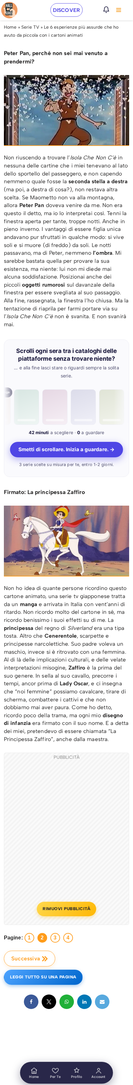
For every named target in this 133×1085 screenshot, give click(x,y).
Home (10, 27)
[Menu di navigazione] (118, 10)
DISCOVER (66, 10)
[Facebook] (31, 1002)
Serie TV (30, 27)
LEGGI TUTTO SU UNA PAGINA (43, 977)
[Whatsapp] (66, 1002)
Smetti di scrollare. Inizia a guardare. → (66, 449)
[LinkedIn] (84, 1002)
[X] (49, 1002)
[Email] (102, 1002)
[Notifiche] (106, 9)
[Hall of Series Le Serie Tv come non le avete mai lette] (9, 10)
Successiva (25, 958)
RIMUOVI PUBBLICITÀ (66, 908)
